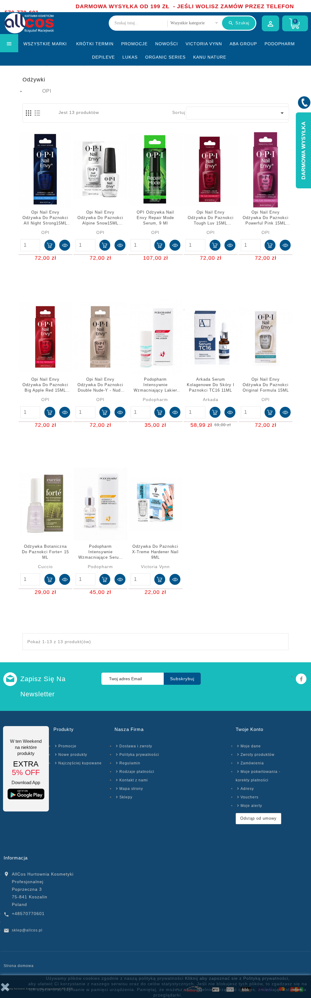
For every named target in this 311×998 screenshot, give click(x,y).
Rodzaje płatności (136, 772)
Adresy (247, 789)
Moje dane (251, 746)
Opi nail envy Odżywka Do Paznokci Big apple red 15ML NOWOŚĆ (45, 385)
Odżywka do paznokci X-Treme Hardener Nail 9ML (155, 552)
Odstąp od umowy (258, 818)
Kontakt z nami (133, 780)
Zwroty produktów (258, 755)
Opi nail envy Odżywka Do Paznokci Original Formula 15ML (266, 385)
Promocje (134, 43)
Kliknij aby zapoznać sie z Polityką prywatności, (237, 978)
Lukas (130, 57)
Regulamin (129, 763)
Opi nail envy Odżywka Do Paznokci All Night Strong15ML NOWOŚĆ (45, 218)
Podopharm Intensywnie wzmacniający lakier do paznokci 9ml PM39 (155, 385)
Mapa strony (131, 789)
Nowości (166, 43)
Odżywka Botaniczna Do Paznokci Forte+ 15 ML (45, 552)
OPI (46, 91)
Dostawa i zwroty (135, 746)
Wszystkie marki (45, 43)
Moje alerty (251, 806)
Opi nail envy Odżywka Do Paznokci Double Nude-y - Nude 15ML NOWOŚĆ (100, 385)
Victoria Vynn (204, 43)
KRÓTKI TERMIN (95, 43)
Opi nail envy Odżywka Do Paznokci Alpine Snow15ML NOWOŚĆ (100, 218)
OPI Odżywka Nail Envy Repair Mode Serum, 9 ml (155, 217)
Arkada (210, 399)
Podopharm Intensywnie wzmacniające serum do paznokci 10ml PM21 (100, 552)
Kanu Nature (209, 57)
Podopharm (280, 43)
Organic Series (165, 57)
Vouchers (249, 797)
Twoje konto (249, 729)
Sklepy (125, 797)
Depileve (103, 57)
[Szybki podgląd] (64, 245)
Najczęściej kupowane (80, 763)
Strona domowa (19, 966)
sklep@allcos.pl (27, 930)
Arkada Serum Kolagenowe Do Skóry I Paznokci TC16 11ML (210, 385)
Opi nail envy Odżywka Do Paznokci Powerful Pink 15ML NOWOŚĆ (266, 218)
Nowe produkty (72, 755)
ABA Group (243, 43)
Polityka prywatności (139, 755)
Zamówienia (252, 763)
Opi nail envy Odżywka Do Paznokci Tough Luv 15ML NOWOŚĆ (211, 218)
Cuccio (45, 566)
